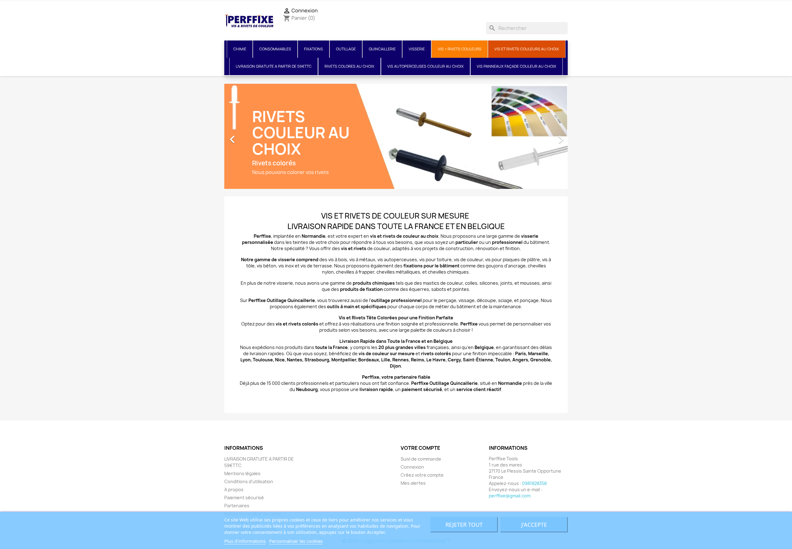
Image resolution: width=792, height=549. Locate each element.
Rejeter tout (464, 524)
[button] (250, 136)
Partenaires (236, 506)
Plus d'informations (245, 541)
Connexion (412, 467)
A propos (233, 489)
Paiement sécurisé (244, 497)
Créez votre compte (422, 475)
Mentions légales (242, 473)
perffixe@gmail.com (510, 496)
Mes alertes (413, 483)
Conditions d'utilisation (248, 481)
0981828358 (534, 483)
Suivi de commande (421, 459)
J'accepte (534, 524)
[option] (396, 136)
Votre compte (420, 448)
